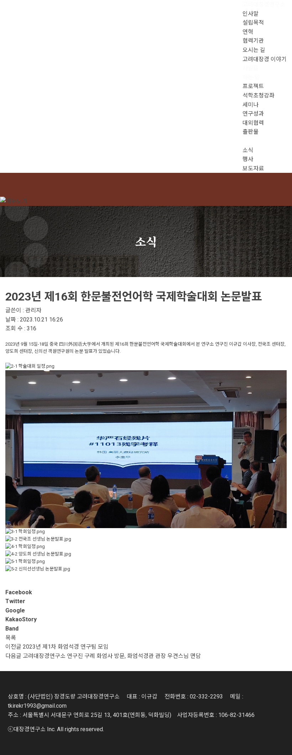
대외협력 (253, 122)
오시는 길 (254, 50)
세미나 (251, 104)
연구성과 (253, 113)
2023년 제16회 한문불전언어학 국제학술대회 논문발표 (133, 296)
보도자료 (253, 168)
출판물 (251, 131)
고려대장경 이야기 (265, 59)
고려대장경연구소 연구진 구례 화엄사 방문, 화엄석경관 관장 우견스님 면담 (112, 656)
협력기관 (253, 40)
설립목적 (253, 22)
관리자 (33, 310)
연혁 (248, 31)
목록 (10, 637)
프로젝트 (253, 86)
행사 (248, 159)
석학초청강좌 (259, 95)
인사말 (251, 13)
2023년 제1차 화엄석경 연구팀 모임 (66, 646)
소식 (248, 150)
